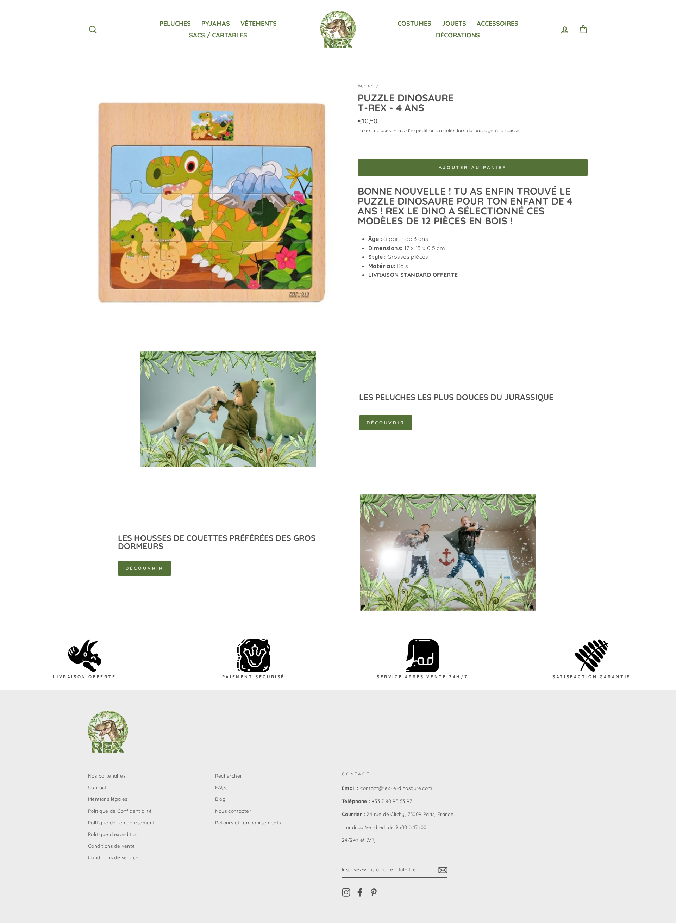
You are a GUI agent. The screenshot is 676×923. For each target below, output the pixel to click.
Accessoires (497, 23)
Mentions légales (107, 799)
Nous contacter (233, 811)
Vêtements (258, 23)
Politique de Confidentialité (120, 811)
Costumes (414, 23)
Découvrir (386, 422)
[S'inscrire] (442, 869)
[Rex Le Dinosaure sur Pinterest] (373, 892)
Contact (97, 787)
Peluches (175, 23)
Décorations (458, 35)
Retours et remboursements (248, 822)
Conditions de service (113, 857)
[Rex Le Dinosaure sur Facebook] (360, 892)
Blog (220, 799)
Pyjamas (215, 23)
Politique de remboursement (121, 822)
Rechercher (228, 776)
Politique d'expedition (113, 834)
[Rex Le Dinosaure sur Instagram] (346, 892)
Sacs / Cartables (218, 35)
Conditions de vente (111, 846)
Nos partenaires (106, 776)
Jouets (454, 23)
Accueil (366, 85)
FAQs (221, 787)
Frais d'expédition (414, 130)
